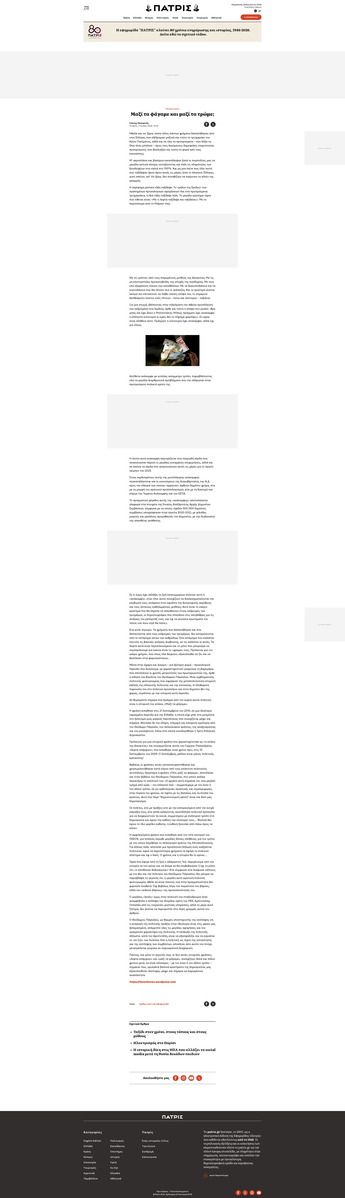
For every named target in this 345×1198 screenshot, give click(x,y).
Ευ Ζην (114, 1167)
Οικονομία (187, 17)
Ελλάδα (137, 17)
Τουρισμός (202, 17)
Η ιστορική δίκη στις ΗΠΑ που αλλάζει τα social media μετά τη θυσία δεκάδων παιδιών (174, 1051)
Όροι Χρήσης (162, 1191)
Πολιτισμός (163, 17)
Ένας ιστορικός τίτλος (155, 1140)
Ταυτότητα (148, 1146)
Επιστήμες (116, 1151)
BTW (190, 1194)
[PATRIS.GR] (172, 7)
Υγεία (175, 17)
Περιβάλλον (91, 1178)
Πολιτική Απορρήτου (179, 1191)
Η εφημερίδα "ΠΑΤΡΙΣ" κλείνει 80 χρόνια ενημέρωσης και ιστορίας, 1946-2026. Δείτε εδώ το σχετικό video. (183, 32)
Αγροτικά (89, 1173)
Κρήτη (126, 17)
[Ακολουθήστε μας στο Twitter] (199, 1078)
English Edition (92, 1140)
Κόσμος (149, 17)
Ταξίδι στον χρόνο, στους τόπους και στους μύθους (169, 1033)
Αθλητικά (216, 17)
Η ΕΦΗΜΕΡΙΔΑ (251, 17)
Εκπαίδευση (117, 1146)
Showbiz (115, 1173)
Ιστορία (115, 1157)
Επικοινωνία (149, 1157)
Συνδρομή (148, 1151)
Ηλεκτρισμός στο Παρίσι (154, 1042)
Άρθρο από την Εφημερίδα (154, 1003)
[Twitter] (213, 124)
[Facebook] (206, 124)
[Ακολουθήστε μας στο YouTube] (191, 1078)
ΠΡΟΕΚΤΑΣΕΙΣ (172, 109)
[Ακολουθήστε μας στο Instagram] (183, 1078)
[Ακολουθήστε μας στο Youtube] (258, 1192)
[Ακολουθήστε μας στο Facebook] (176, 1078)
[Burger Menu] (86, 8)
